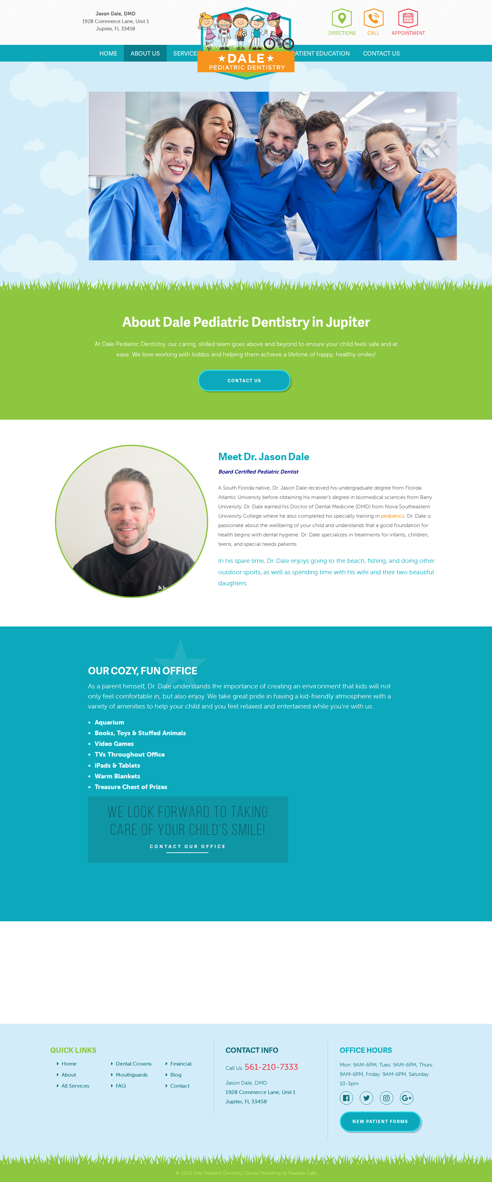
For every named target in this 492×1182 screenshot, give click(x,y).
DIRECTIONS (342, 33)
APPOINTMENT (408, 33)
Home (108, 53)
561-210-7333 (271, 1067)
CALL (373, 33)
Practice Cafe (303, 1173)
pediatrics (392, 515)
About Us (145, 53)
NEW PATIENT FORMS (380, 1121)
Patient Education (321, 53)
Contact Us (381, 53)
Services (187, 53)
